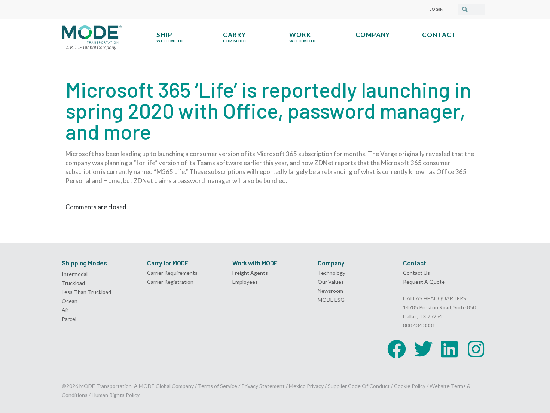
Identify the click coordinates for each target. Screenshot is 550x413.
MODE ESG (331, 300)
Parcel (69, 319)
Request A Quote (424, 282)
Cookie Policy (409, 386)
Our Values (331, 282)
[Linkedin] (449, 349)
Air (65, 310)
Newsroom (330, 291)
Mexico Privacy (306, 386)
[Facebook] (396, 349)
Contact (439, 35)
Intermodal (75, 274)
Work (303, 37)
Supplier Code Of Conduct (359, 386)
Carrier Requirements (172, 273)
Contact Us (416, 273)
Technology (331, 273)
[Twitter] (423, 349)
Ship (170, 37)
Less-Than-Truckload (86, 292)
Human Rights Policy (116, 395)
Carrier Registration (170, 282)
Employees (245, 282)
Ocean (69, 301)
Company (372, 35)
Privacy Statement (263, 386)
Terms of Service (217, 386)
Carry (235, 37)
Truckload (73, 283)
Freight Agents (250, 273)
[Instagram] (476, 349)
